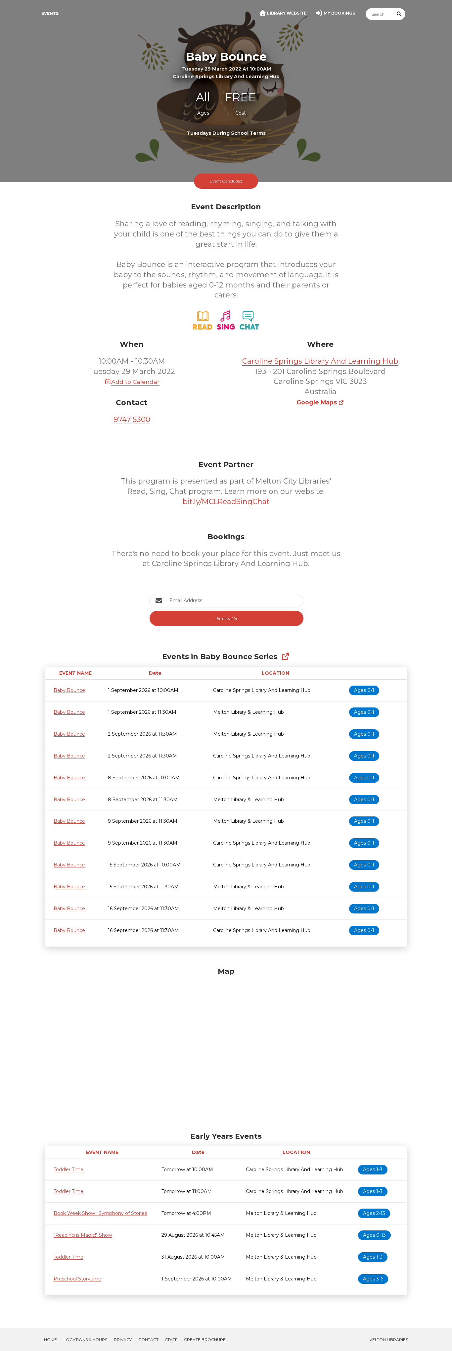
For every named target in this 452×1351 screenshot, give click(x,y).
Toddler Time (68, 1169)
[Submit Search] (399, 14)
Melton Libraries (388, 1339)
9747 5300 (131, 419)
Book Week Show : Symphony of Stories (100, 1213)
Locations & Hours (85, 1339)
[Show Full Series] (285, 656)
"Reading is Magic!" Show (83, 1235)
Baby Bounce (69, 690)
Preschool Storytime (77, 1279)
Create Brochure (205, 1339)
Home (50, 1339)
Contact (148, 1339)
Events (50, 13)
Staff (171, 1339)
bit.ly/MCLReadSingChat (226, 501)
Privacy (123, 1339)
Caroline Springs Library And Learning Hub (320, 361)
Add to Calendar (135, 381)
